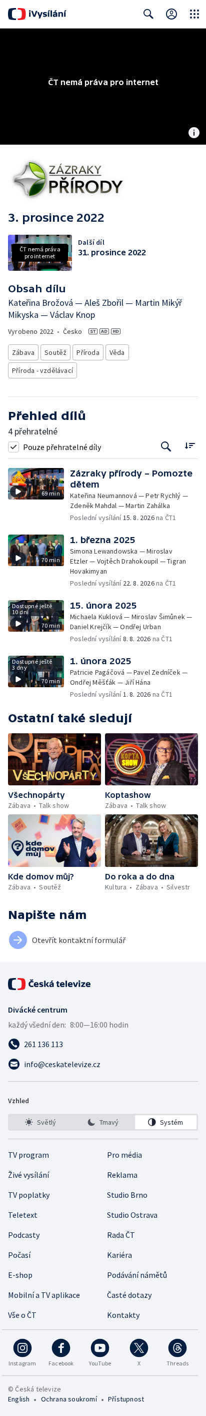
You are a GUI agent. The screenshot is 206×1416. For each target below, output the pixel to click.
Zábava (23, 352)
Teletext (23, 1215)
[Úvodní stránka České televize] (50, 984)
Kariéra (119, 1255)
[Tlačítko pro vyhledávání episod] (166, 446)
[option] (40, 1122)
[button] (39, 495)
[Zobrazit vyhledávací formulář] (148, 14)
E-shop (20, 1275)
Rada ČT (121, 1235)
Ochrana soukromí (69, 1398)
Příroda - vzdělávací (42, 370)
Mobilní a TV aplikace (44, 1295)
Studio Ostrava (132, 1215)
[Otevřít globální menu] (194, 14)
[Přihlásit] (171, 14)
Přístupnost (126, 1398)
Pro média (124, 1155)
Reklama (122, 1175)
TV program (28, 1155)
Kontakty (123, 1315)
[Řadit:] (190, 445)
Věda (117, 352)
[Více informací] (194, 134)
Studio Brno (127, 1195)
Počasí (19, 1255)
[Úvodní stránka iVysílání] (37, 14)
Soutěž (55, 352)
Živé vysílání (28, 1175)
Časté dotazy (129, 1295)
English (19, 1398)
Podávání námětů (137, 1275)
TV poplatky (29, 1195)
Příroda (87, 352)
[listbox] (103, 1122)
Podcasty (24, 1235)
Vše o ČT (22, 1315)
